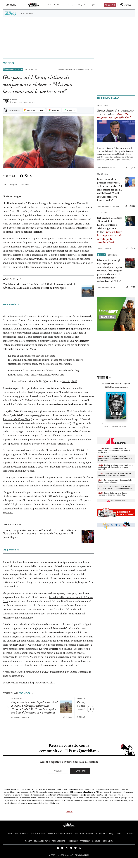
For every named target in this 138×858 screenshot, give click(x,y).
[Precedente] (6, 709)
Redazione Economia (108, 206)
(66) (133, 206)
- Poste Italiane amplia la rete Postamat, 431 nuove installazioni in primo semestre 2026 (115, 487)
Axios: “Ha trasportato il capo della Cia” (113, 115)
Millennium (61, 5)
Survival (14, 99)
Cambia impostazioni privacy (59, 834)
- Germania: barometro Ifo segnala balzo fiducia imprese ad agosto (115, 481)
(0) (71, 717)
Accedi (58, 771)
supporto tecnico (40, 803)
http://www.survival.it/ (42, 682)
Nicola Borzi (104, 248)
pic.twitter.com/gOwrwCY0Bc (47, 374)
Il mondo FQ (88, 5)
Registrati (80, 771)
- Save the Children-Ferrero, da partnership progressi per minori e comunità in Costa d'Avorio (115, 450)
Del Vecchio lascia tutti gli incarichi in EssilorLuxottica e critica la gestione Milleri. (109, 225)
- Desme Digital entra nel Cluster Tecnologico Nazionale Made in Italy (112, 494)
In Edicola (52, 5)
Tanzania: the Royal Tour (16, 419)
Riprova (69, 811)
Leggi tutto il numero (116, 426)
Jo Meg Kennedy (20, 717)
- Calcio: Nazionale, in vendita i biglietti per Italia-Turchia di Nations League (115, 474)
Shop (80, 5)
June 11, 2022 (69, 381)
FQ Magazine (72, 5)
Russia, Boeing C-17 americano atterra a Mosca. (115, 112)
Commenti (10, 176)
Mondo (8, 63)
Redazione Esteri (106, 168)
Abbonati (110, 5)
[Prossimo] (90, 709)
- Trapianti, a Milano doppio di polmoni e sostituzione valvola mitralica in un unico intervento (115, 467)
